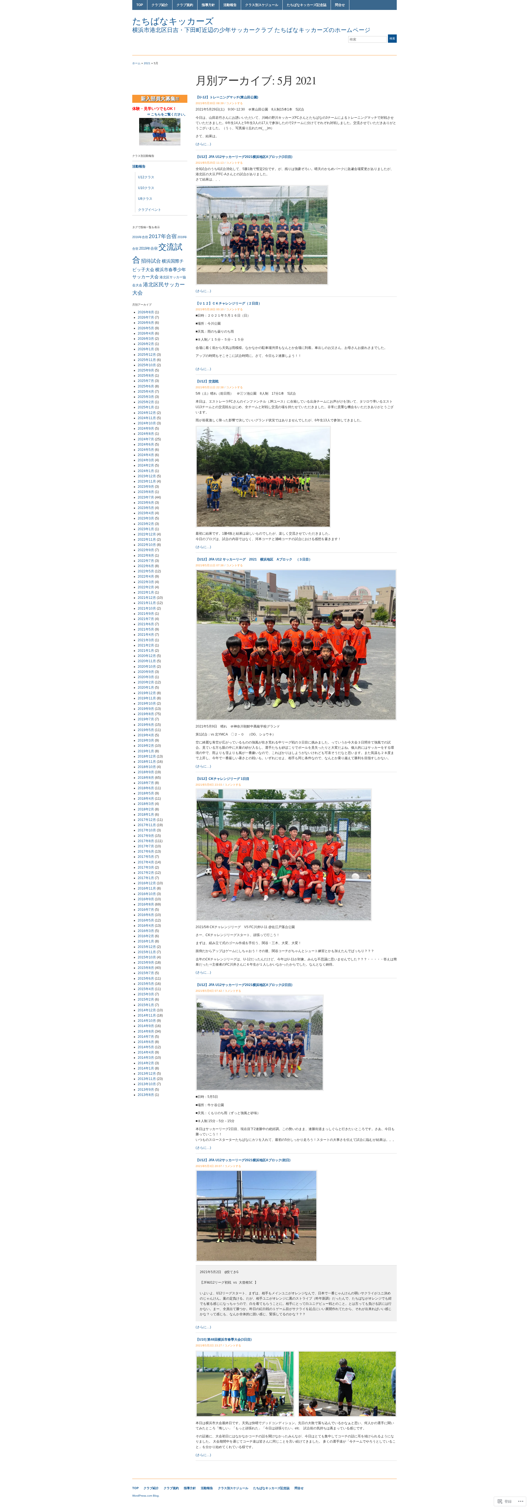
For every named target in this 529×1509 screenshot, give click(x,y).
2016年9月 (146, 899)
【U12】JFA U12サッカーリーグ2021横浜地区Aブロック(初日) (243, 1160)
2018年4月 (146, 799)
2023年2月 (146, 524)
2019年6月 (146, 725)
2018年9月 (146, 772)
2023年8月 (146, 492)
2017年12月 (147, 820)
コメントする (234, 103)
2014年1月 (146, 1068)
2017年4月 (146, 862)
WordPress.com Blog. (146, 1495)
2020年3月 (146, 677)
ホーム (136, 63)
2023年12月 (147, 476)
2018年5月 (146, 793)
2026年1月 (146, 349)
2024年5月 (146, 450)
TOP (139, 5)
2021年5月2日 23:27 (209, 1345)
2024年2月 (146, 465)
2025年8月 (146, 376)
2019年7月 (146, 719)
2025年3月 (146, 397)
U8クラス (145, 199)
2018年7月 (146, 783)
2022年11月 (147, 539)
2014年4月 (146, 1052)
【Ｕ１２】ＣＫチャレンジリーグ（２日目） (229, 303)
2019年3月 (146, 740)
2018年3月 (146, 804)
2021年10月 (147, 608)
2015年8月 (146, 968)
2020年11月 (147, 661)
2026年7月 (146, 317)
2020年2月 (146, 682)
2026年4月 (146, 333)
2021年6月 (146, 624)
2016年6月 (146, 915)
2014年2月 (146, 1063)
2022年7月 (146, 561)
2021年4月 (146, 635)
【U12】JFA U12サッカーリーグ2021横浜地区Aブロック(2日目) (244, 985)
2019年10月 (147, 703)
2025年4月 (146, 392)
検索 (392, 38)
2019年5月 (146, 730)
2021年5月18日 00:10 (210, 309)
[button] (245, 1384)
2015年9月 (146, 962)
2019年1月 (146, 751)
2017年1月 (146, 878)
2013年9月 (146, 1090)
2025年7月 (146, 381)
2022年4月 (146, 576)
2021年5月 (146, 629)
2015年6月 (146, 978)
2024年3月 (146, 460)
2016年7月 (146, 910)
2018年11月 (147, 762)
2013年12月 (147, 1074)
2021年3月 (146, 640)
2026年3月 (146, 339)
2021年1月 (146, 651)
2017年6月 (146, 851)
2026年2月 (146, 344)
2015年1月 (146, 1005)
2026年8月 (146, 312)
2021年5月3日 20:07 (209, 1166)
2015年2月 (146, 999)
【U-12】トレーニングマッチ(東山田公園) (227, 97)
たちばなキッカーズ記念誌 (306, 5)
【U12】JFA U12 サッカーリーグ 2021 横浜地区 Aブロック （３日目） (254, 559)
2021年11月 (147, 603)
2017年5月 (146, 857)
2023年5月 (146, 508)
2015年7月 (146, 973)
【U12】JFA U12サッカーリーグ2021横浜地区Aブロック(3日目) (244, 157)
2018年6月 (146, 788)
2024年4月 (146, 455)
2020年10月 (147, 667)
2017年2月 (146, 873)
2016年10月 (147, 894)
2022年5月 (146, 571)
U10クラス (146, 188)
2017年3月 (146, 867)
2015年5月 (146, 984)
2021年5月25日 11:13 (210, 162)
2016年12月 (147, 883)
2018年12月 (147, 756)
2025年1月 (146, 407)
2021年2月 (146, 645)
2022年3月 (146, 582)
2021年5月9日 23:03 (209, 784)
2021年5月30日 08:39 (210, 103)
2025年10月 (147, 365)
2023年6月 (146, 503)
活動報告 (230, 5)
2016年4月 (146, 926)
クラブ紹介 (160, 5)
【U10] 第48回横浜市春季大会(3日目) (224, 1339)
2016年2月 (146, 936)
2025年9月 (146, 370)
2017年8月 (146, 841)
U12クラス (146, 177)
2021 (147, 63)
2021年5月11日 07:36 (210, 565)
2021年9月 (146, 614)
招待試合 (151, 261)
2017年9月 (146, 836)
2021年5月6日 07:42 (209, 990)
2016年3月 (146, 931)
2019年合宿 (148, 248)
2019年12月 (147, 693)
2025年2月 (146, 402)
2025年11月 (147, 360)
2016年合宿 (140, 237)
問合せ (340, 5)
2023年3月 (146, 518)
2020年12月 (147, 656)
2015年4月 (146, 989)
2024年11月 (147, 418)
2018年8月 (146, 778)
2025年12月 (147, 355)
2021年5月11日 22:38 (210, 387)
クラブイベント (149, 210)
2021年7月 (146, 619)
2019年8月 (146, 714)
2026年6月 (146, 323)
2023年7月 (146, 497)
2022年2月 (146, 587)
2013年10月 (147, 1084)
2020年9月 (146, 672)
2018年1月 (146, 815)
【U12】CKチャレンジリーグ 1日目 (222, 779)
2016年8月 (146, 904)
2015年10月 (147, 957)
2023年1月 (146, 529)
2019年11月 (147, 698)
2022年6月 (146, 566)
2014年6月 (146, 1042)
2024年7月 (146, 439)
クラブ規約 (185, 5)
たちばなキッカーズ (173, 21)
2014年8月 (146, 1031)
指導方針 (208, 5)
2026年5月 (146, 328)
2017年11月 (147, 825)
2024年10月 (147, 423)
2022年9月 (146, 550)
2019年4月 (146, 735)
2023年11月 (147, 481)
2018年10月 (147, 767)
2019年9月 (146, 709)
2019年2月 (146, 746)
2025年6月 (146, 386)
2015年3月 (146, 994)
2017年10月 (147, 830)
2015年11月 (147, 952)
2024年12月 (147, 413)
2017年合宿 (163, 236)
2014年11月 (147, 1015)
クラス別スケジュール (261, 5)
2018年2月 (146, 809)
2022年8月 (146, 555)
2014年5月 (146, 1047)
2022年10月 (147, 545)
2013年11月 (147, 1079)
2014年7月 (146, 1037)
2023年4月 (146, 513)
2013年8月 (146, 1095)
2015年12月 (147, 947)
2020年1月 (146, 687)
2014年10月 (147, 1021)
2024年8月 (146, 434)
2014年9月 (146, 1026)
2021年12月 (147, 598)
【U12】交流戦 (207, 381)
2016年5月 (146, 920)
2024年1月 (146, 471)
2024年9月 (146, 428)
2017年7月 (146, 846)
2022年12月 (147, 534)
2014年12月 (147, 1010)
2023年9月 (146, 487)
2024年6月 (146, 444)
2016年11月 (147, 888)
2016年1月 (146, 941)
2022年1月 (146, 592)
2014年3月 (146, 1058)
